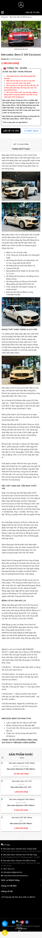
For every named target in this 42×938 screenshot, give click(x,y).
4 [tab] (20, 49)
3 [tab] (18, 49)
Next (38, 36)
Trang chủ (4, 17)
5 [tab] (21, 49)
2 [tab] (16, 49)
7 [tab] (25, 49)
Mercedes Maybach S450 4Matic (21, 805)
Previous (2, 36)
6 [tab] (23, 49)
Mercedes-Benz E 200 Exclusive (21, 17)
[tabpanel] (21, 34)
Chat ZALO (32, 130)
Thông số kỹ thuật (21, 149)
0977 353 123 (8, 869)
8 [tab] (26, 49)
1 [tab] (15, 49)
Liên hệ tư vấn (32, 12)
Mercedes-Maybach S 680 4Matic (21, 769)
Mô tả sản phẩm (21, 144)
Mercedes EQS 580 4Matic (21, 823)
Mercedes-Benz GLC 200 (21, 787)
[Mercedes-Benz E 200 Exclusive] (21, 5)
